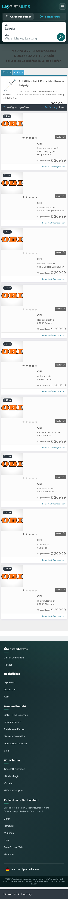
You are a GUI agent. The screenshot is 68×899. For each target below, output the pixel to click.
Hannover (9, 854)
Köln (6, 840)
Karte (20, 72)
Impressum (9, 682)
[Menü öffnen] (62, 6)
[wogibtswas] (16, 6)
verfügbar (12, 107)
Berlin (7, 819)
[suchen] (61, 37)
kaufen (59, 137)
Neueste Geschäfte (14, 736)
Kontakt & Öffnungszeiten (53, 167)
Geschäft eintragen (14, 769)
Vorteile (8, 783)
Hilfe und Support (13, 790)
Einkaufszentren (12, 722)
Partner (8, 665)
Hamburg (9, 826)
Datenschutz (11, 689)
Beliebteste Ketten (14, 729)
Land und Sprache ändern (25, 869)
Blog (6, 751)
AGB (6, 697)
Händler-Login (11, 776)
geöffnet (24, 107)
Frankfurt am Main (13, 847)
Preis (62, 107)
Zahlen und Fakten (14, 658)
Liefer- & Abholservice (16, 715)
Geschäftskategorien (15, 743)
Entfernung (51, 107)
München (9, 833)
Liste (8, 72)
